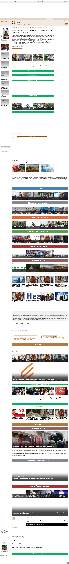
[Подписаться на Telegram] (63, 2)
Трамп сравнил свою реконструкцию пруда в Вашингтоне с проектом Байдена (54, 338)
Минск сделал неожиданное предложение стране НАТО (22, 337)
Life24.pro (66, 23)
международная (18, 450)
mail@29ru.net (48, 315)
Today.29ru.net (14, 527)
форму (43, 319)
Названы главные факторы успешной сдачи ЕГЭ (49, 335)
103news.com (14, 53)
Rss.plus (13, 205)
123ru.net (66, 1)
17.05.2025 (15, 27)
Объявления (43, 162)
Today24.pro (14, 386)
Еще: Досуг (48, 18)
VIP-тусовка (26, 18)
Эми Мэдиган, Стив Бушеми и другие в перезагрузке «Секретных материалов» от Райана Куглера (32, 136)
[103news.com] (13, 23)
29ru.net (20, 1)
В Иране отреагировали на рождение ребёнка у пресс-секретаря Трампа (53, 337)
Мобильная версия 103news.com (39, 553)
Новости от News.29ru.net (32, 112)
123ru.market (26, 1)
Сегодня (18, 24)
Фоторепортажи (29, 162)
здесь (41, 180)
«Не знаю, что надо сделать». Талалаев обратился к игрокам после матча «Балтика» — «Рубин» (4, 531)
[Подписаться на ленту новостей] (67, 19)
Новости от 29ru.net (33, 95)
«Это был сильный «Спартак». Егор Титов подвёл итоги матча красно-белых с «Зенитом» (4, 542)
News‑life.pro (8, 1)
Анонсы (31, 18)
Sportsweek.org (34, 1)
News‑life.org (15, 1)
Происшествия (20, 18)
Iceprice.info (40, 1)
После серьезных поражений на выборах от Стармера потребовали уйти (25, 338)
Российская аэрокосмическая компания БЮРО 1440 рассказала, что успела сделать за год (31, 27)
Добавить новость (27, 24)
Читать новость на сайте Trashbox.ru (17, 46)
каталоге (60, 317)
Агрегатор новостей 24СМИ (5, 151)
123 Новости (14, 18)
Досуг (12, 27)
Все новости (36, 18)
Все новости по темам (39, 403)
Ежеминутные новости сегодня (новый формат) (39, 384)
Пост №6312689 (19, 137)
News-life (13, 291)
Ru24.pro (2, 1)
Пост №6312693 (19, 134)
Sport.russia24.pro (15, 488)
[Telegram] (65, 19)
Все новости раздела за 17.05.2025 (17, 48)
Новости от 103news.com (33, 75)
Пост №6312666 (19, 133)
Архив (22, 24)
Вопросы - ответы (15, 162)
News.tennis (14, 249)
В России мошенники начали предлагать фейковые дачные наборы (24, 339)
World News (42, 18)
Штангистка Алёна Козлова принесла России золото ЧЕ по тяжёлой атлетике (4, 551)
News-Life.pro (66, 20)
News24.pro (14, 263)
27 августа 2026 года (4, 21)
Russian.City (66, 24)
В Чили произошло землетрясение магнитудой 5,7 (50, 336)
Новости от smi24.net (32, 70)
